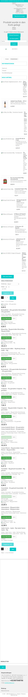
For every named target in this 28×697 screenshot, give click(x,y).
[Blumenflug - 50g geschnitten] (14, 323)
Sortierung (3, 283)
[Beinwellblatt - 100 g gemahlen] (14, 304)
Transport (4, 70)
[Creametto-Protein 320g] (7, 189)
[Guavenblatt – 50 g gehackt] (14, 482)
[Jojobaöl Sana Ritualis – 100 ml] (5, 104)
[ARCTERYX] (14, 51)
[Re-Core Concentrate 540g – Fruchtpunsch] (11, 153)
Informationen (8, 64)
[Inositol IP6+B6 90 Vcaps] (7, 139)
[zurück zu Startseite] (2, 59)
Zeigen (2, 286)
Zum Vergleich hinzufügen (7, 322)
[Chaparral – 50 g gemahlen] (14, 383)
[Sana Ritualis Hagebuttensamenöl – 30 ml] (11, 82)
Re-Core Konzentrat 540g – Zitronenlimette (17, 178)
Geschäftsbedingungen (7, 72)
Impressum (4, 68)
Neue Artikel (7, 77)
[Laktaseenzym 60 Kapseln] (8, 239)
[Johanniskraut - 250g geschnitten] (14, 501)
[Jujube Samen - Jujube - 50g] (14, 522)
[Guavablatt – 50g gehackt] (14, 463)
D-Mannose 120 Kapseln (19, 227)
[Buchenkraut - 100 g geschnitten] (14, 363)
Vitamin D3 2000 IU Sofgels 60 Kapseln (24, 256)
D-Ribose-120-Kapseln (20, 214)
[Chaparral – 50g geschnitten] (14, 402)
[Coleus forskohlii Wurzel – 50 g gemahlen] (14, 421)
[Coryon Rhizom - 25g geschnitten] (14, 442)
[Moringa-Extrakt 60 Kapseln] (8, 200)
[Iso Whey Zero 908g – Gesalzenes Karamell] (11, 112)
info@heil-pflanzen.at (9, 682)
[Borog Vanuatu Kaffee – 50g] (14, 343)
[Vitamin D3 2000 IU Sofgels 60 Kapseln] (10, 253)
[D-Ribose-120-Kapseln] (7, 214)
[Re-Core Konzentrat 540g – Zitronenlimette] (5, 181)
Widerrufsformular (5, 690)
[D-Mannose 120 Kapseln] (7, 227)
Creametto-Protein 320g (21, 188)
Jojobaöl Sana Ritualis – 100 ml (18, 101)
